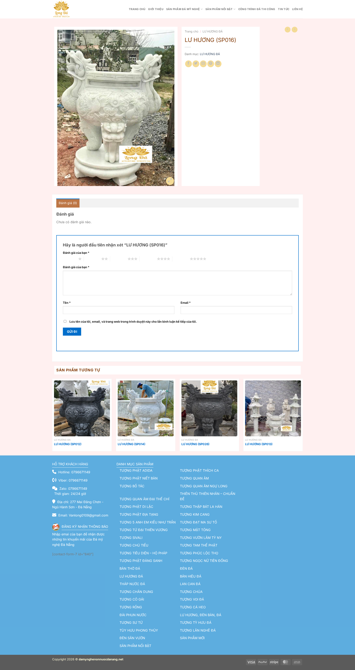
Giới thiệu (155, 9)
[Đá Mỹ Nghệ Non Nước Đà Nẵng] (72, 9)
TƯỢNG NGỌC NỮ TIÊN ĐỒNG (204, 561)
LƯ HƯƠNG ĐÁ (213, 31)
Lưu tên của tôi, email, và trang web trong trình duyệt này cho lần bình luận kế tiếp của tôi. (133, 321)
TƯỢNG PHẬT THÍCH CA (199, 470)
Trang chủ (137, 9)
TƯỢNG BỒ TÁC (132, 486)
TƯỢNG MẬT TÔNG (195, 530)
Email (186, 302)
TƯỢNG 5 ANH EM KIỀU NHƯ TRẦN (148, 522)
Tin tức (283, 9)
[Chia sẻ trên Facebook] (188, 63)
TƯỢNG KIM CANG (195, 514)
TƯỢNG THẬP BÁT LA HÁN (201, 507)
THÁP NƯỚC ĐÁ (132, 584)
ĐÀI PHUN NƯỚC (133, 615)
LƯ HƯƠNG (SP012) (67, 444)
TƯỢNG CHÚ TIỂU (134, 545)
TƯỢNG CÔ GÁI (132, 599)
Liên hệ (297, 9)
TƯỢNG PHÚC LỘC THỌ (199, 553)
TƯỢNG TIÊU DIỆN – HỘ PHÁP (143, 553)
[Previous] (52, 416)
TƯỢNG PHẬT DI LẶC (136, 507)
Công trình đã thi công (256, 9)
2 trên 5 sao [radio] (92, 258)
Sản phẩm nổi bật (219, 9)
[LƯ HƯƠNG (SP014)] (146, 408)
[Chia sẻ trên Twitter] (195, 63)
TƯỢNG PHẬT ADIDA (136, 470)
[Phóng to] (170, 181)
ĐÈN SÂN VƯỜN (132, 638)
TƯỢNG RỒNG (131, 607)
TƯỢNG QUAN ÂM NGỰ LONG (203, 486)
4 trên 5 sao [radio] (148, 258)
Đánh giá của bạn (76, 252)
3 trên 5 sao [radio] (119, 258)
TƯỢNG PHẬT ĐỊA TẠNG (139, 514)
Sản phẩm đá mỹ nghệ (183, 9)
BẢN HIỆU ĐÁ (190, 576)
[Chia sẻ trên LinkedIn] (218, 63)
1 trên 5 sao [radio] (69, 258)
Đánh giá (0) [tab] (68, 203)
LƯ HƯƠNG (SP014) (131, 444)
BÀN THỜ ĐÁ (130, 568)
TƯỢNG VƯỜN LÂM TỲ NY (201, 538)
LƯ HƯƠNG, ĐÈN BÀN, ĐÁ (200, 615)
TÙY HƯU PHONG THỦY (139, 630)
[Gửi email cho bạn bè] (203, 63)
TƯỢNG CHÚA (191, 592)
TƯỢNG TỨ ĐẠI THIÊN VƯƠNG (144, 530)
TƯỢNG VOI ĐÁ (192, 599)
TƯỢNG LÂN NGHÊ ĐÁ (198, 630)
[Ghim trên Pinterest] (210, 63)
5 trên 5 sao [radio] (181, 258)
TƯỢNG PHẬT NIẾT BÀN (139, 478)
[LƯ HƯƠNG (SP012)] (82, 408)
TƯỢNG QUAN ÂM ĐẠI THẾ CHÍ (144, 499)
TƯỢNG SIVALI (131, 538)
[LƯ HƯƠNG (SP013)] (273, 408)
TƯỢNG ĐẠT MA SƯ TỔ (198, 522)
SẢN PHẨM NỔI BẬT (135, 646)
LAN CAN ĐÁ (190, 584)
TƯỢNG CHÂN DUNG (136, 592)
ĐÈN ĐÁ (186, 568)
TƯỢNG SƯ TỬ (131, 622)
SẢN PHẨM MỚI (192, 638)
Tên (67, 302)
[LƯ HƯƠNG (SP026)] (209, 408)
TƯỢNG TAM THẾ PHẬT (198, 545)
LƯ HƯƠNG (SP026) (195, 444)
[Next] (303, 416)
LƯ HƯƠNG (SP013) (258, 444)
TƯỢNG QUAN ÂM (194, 478)
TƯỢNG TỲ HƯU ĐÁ (195, 622)
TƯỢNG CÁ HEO (193, 607)
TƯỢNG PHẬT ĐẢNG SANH (141, 561)
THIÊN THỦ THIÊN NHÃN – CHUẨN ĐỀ (207, 496)
